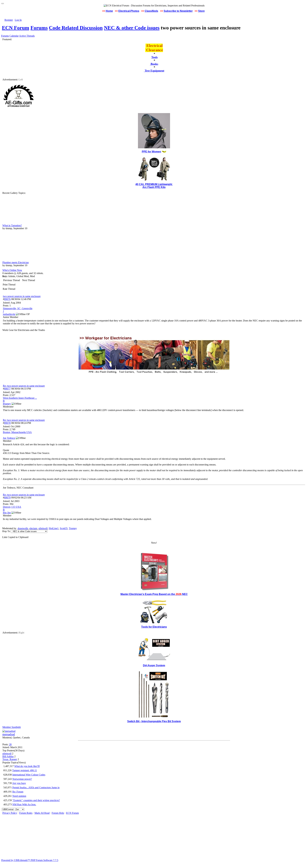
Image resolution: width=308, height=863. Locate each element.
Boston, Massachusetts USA (17, 432)
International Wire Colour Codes (28, 774)
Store (201, 11)
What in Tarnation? (12, 225)
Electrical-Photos (128, 11)
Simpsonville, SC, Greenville (17, 308)
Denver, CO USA (12, 506)
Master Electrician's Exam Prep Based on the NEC (154, 594)
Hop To (6, 531)
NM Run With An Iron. (24, 804)
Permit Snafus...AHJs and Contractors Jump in (36, 787)
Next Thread (28, 280)
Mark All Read (42, 813)
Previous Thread (11, 280)
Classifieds (151, 11)
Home (109, 11)
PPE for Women (151, 151)
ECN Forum (15, 28)
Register (8, 20)
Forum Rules (25, 813)
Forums (39, 28)
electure (33, 528)
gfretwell (42, 528)
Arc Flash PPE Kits (154, 187)
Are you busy (19, 783)
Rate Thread (9, 289)
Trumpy (73, 528)
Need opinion (19, 796)
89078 (7, 423)
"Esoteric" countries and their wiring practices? (36, 800)
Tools (154, 57)
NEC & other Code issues (131, 28)
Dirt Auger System (154, 665)
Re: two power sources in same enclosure (24, 385)
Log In (18, 20)
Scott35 (64, 528)
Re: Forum (17, 791)
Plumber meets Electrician (15, 262)
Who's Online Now (12, 270)
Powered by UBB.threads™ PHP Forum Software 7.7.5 (29, 860)
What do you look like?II (27, 766)
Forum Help (58, 813)
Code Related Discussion (76, 28)
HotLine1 (54, 528)
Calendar (14, 35)
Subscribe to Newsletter (178, 11)
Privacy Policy (9, 813)
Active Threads (27, 35)
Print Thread (9, 284)
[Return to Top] (2, 3)
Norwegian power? (22, 779)
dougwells (23, 528)
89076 (7, 299)
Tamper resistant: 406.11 (24, 770)
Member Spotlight (11, 727)
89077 (7, 388)
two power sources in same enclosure (22, 296)
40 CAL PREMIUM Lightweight (154, 184)
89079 (7, 497)
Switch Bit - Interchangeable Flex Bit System (154, 721)
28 (10, 744)
